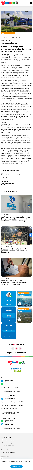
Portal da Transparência (8, 452)
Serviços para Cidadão (8, 440)
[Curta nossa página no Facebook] (12, 348)
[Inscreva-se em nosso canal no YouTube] (16, 348)
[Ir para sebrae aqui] (16, 370)
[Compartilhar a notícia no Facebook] (1, 37)
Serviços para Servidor (8, 445)
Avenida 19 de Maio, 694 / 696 (10, 411)
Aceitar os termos (16, 466)
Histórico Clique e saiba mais (8, 336)
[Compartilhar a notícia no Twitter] (4, 37)
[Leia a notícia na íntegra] (16, 208)
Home (2, 40)
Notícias (8, 40)
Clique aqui (9, 304)
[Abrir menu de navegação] (31, 3)
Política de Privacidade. (22, 462)
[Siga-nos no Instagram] (20, 348)
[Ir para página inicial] (9, 3)
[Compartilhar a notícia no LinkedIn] (6, 37)
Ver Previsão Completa (8, 320)
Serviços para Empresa (8, 443)
